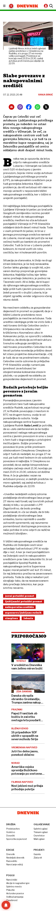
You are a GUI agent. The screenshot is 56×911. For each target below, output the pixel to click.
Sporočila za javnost (16, 839)
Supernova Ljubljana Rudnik (23, 612)
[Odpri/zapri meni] (7, 6)
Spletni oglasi (40, 828)
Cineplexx (11, 618)
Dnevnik (10, 854)
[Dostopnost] (11, 6)
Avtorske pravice (15, 893)
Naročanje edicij (14, 864)
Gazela (37, 854)
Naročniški (11, 879)
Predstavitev (13, 828)
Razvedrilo (11, 861)
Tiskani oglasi (41, 832)
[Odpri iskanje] (51, 6)
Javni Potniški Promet (19, 596)
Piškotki (10, 890)
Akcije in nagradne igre (18, 883)
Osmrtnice (39, 835)
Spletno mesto (14, 886)
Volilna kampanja (14, 896)
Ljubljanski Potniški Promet (23, 601)
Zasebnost (12, 900)
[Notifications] (6, 905)
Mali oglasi (39, 839)
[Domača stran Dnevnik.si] (27, 6)
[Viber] (20, 107)
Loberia (28, 618)
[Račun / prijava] (46, 6)
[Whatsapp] (37, 107)
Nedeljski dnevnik (15, 857)
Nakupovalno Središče (19, 607)
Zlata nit (38, 857)
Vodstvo (10, 832)
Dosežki (10, 835)
